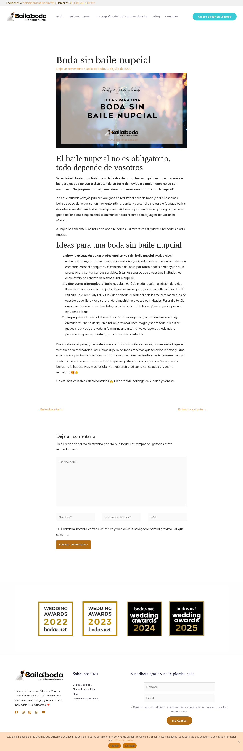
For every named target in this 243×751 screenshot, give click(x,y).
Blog (156, 16)
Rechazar (129, 745)
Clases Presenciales (84, 689)
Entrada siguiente (192, 409)
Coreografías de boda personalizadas (122, 16)
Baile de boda (95, 69)
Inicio (59, 16)
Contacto (171, 16)
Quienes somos (79, 16)
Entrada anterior (50, 409)
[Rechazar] (238, 741)
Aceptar (114, 745)
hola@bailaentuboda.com (38, 3)
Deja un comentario (69, 69)
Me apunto (179, 720)
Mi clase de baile (82, 684)
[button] (214, 17)
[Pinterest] (29, 712)
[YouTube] (43, 712)
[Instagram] (23, 712)
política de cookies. (123, 740)
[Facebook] (16, 712)
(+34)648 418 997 (84, 3)
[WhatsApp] (36, 712)
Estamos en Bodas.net (86, 698)
